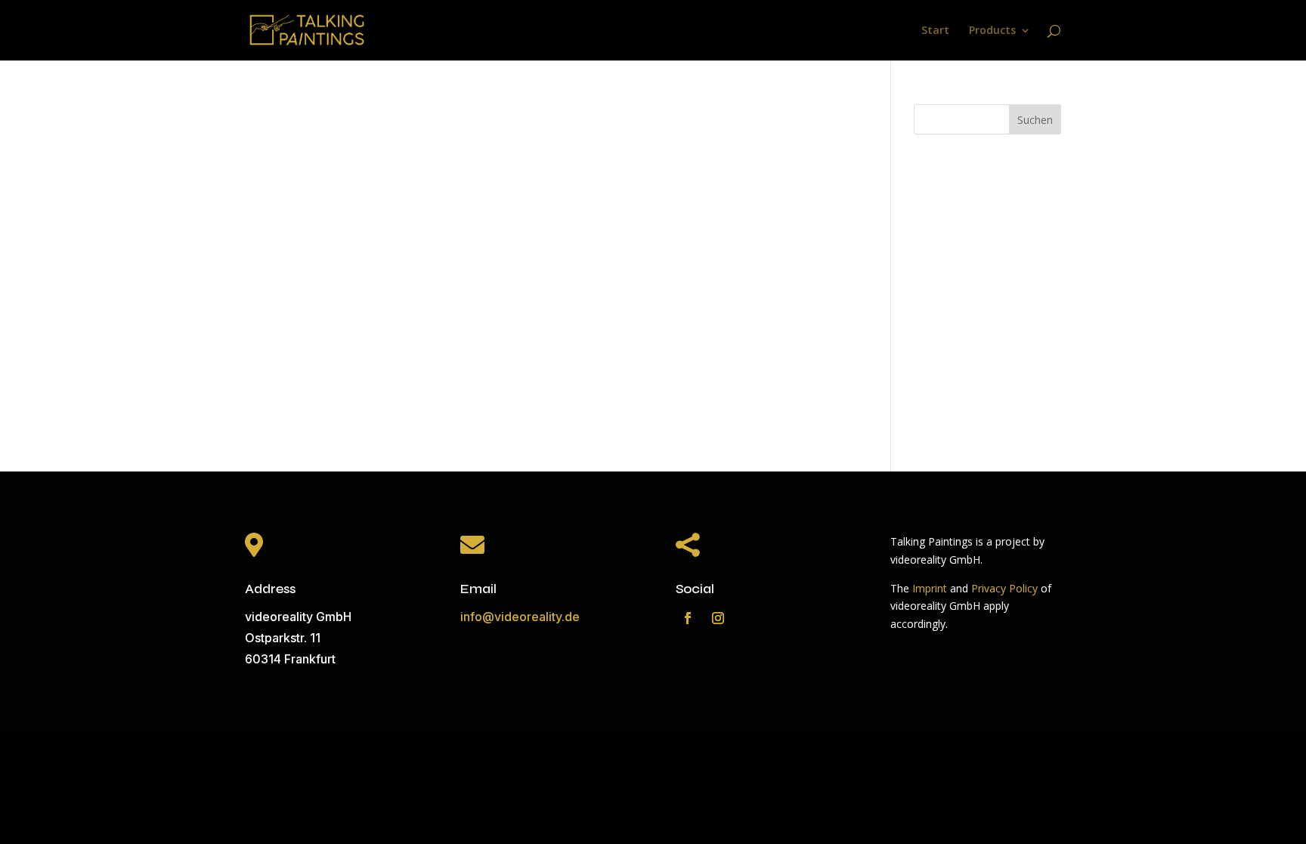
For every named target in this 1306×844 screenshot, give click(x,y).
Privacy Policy (1004, 588)
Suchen (1035, 120)
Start (935, 31)
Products (992, 31)
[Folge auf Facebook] (688, 618)
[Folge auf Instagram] (718, 618)
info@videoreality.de (520, 616)
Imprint (929, 588)
